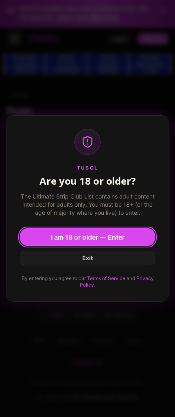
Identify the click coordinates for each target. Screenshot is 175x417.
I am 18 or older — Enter (88, 237)
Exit (87, 257)
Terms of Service (106, 278)
